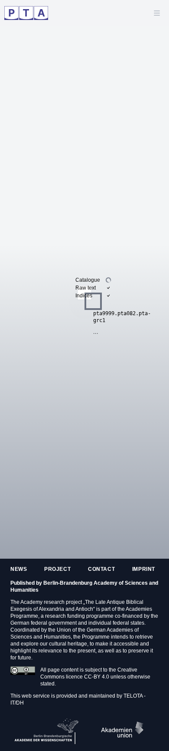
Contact (101, 569)
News (18, 569)
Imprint (143, 569)
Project (57, 569)
